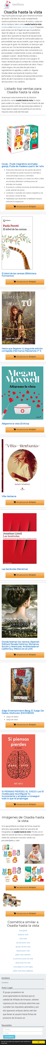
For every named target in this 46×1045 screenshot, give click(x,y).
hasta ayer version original (23, 27)
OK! (38, 1042)
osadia (4, 27)
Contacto (5, 983)
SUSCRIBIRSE (9, 1037)
